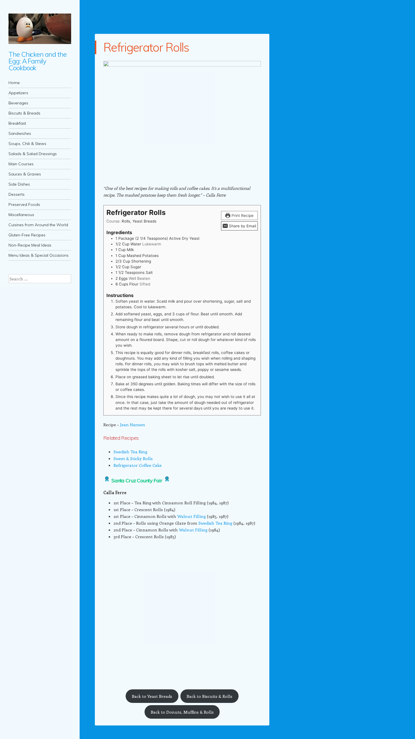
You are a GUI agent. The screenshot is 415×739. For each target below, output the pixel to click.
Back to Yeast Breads (152, 696)
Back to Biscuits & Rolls (209, 696)
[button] (107, 665)
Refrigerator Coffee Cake (137, 465)
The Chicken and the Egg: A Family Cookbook (37, 61)
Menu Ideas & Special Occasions (38, 255)
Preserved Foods (24, 204)
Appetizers (18, 92)
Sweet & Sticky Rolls (133, 458)
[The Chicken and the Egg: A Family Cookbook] (39, 29)
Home (14, 82)
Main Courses (21, 163)
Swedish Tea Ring (130, 451)
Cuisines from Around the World (38, 224)
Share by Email (242, 226)
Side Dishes (19, 184)
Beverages (18, 102)
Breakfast (17, 123)
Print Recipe (242, 215)
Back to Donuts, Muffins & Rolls (182, 712)
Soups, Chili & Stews (27, 143)
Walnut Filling (191, 516)
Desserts (16, 194)
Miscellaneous (21, 214)
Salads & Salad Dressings (32, 153)
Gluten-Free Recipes (26, 234)
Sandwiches (19, 133)
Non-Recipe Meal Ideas (29, 245)
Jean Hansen (132, 424)
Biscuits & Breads (24, 113)
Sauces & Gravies (24, 174)
